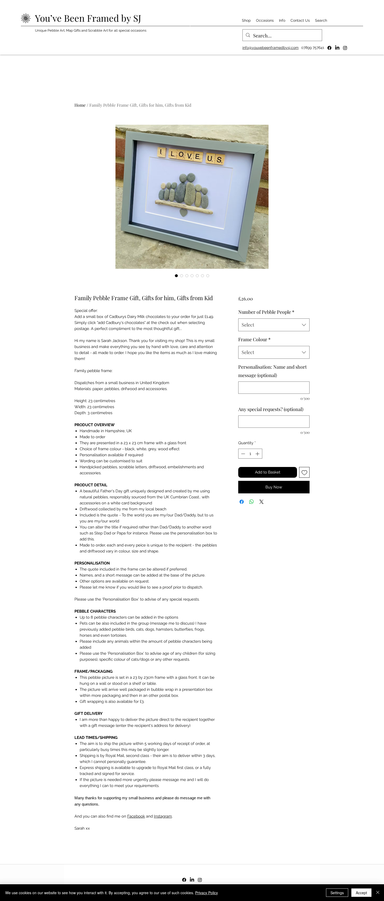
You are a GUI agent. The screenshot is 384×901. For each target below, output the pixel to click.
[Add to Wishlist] (304, 472)
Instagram (163, 816)
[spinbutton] (250, 454)
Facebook (136, 816)
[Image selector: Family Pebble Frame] (176, 275)
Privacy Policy (206, 892)
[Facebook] (329, 47)
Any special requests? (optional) (270, 409)
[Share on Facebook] (241, 502)
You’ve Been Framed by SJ (88, 18)
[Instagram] (345, 47)
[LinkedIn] (337, 47)
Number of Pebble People (266, 312)
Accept (361, 892)
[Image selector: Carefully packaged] (202, 275)
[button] (246, 20)
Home (80, 105)
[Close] (378, 892)
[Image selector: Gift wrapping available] (207, 275)
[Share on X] (261, 502)
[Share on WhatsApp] (251, 502)
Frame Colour (254, 339)
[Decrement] (242, 454)
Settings (337, 892)
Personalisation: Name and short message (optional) (272, 371)
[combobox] (274, 325)
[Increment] (257, 454)
